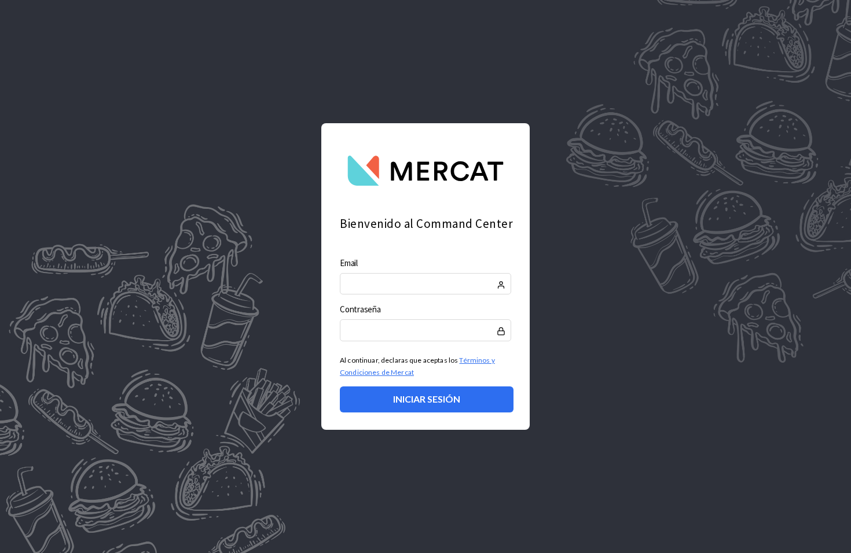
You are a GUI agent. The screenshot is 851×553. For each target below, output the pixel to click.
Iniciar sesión (426, 398)
